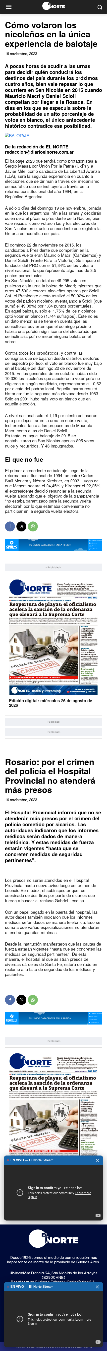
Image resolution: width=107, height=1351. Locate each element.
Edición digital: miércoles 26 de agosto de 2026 (50, 703)
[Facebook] (10, 526)
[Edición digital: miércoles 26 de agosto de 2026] (53, 637)
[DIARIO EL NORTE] (53, 6)
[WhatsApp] (33, 526)
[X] (21, 526)
